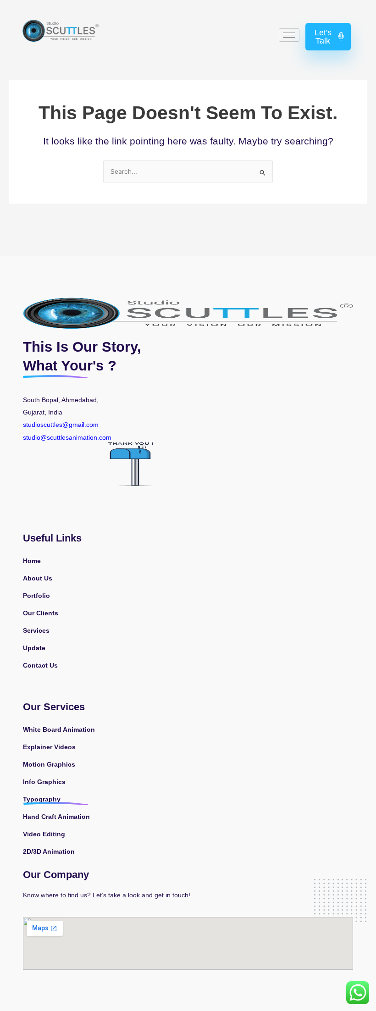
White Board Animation (59, 729)
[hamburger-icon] (289, 35)
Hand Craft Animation (56, 816)
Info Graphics (44, 782)
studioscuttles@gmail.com (61, 424)
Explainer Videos (49, 747)
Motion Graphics (49, 764)
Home (32, 561)
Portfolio (36, 595)
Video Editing (44, 834)
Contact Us (40, 665)
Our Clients (40, 613)
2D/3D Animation (49, 851)
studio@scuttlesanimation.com (68, 437)
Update (34, 648)
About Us (37, 578)
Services (36, 630)
